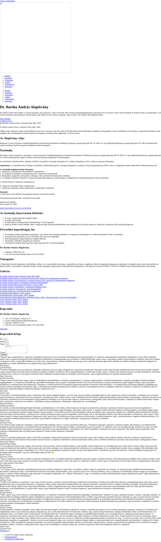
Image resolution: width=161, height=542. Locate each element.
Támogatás (9, 80)
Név (2, 339)
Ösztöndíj (8, 78)
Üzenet (3, 352)
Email (2, 342)
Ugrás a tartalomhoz (7, 1)
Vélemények (9, 85)
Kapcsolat (8, 87)
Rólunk (7, 76)
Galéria (7, 82)
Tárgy (2, 344)
